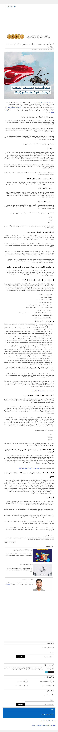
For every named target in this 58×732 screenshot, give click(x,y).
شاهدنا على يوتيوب (46, 685)
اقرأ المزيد (7, 584)
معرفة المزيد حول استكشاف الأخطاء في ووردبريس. (43, 725)
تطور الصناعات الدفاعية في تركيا (47, 539)
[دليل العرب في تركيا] (27, 6)
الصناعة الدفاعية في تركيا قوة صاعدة (12, 537)
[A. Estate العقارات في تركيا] (42, 575)
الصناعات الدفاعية (33, 537)
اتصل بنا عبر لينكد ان (19, 685)
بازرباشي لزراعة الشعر (28, 579)
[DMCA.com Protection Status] (49, 673)
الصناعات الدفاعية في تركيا (25, 537)
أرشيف (52, 709)
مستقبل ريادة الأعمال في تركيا (38, 390)
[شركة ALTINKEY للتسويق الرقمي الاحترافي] (42, 561)
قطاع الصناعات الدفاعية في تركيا (34, 539)
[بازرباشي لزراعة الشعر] (42, 590)
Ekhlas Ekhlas (43, 49)
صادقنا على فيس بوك (45, 681)
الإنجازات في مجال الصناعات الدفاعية (44, 537)
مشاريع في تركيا (45, 535)
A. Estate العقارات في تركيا (26, 564)
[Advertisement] (29, 19)
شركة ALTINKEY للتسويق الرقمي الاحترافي (23, 549)
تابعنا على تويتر (20, 681)
